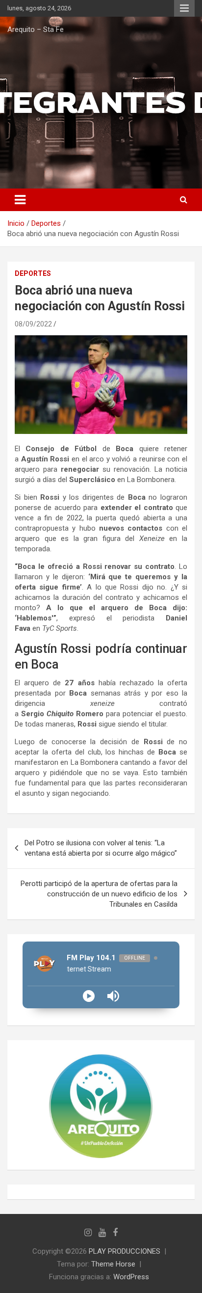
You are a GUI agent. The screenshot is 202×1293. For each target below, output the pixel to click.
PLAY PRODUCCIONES (124, 1251)
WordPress (131, 1276)
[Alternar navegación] (20, 200)
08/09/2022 (33, 324)
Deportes (33, 273)
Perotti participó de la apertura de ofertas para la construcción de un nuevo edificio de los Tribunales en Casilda (99, 894)
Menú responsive (184, 8)
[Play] (88, 996)
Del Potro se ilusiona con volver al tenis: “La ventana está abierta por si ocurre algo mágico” (101, 848)
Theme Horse (113, 1264)
